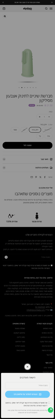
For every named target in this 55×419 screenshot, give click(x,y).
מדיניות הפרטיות (29, 405)
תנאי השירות (41, 405)
